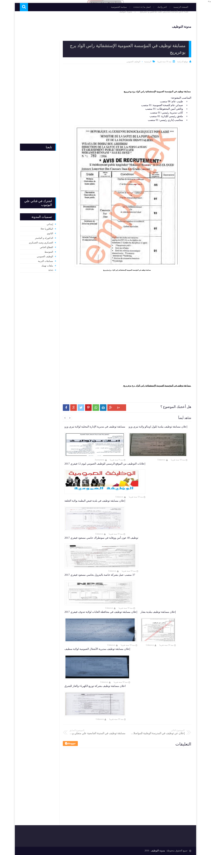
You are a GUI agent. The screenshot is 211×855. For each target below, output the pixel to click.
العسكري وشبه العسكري (41, 242)
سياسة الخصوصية (119, 7)
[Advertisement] (80, 26)
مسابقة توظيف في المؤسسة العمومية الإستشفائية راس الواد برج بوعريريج (157, 91)
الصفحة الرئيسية (180, 7)
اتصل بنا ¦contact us (142, 7)
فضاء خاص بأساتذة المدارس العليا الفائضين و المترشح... (163, 11)
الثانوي (50, 233)
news (50, 270)
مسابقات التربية (45, 261)
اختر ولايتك (162, 7)
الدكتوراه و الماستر (44, 238)
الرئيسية (147, 61)
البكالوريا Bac (47, 229)
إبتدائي (50, 224)
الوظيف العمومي (133, 61)
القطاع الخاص (46, 247)
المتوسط (49, 252)
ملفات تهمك (47, 265)
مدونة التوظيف (125, 11)
